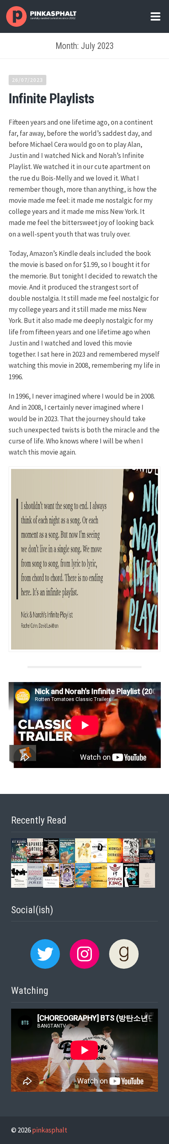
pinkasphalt (49, 1130)
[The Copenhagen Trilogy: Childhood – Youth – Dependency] (51, 860)
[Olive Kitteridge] (99, 885)
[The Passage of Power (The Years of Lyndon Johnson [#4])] (35, 884)
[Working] (51, 885)
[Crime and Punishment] (131, 860)
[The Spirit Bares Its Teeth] (67, 885)
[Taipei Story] (19, 860)
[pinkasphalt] (42, 24)
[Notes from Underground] (19, 885)
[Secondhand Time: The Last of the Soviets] (147, 860)
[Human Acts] (83, 860)
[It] (115, 884)
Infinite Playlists (51, 98)
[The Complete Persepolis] (131, 884)
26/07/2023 (27, 80)
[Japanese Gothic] (35, 860)
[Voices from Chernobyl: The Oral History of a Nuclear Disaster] (99, 860)
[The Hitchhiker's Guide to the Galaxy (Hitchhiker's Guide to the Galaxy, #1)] (67, 861)
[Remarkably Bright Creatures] (83, 884)
